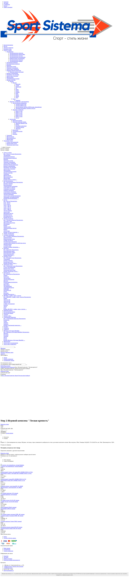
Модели (15, 82)
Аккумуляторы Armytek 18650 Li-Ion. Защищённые (29, 107)
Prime (17, 93)
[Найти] (15, 347)
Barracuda (18, 84)
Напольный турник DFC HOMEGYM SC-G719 (13, 480)
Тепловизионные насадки (16, 55)
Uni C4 (17, 117)
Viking (17, 95)
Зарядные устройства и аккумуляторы (19, 101)
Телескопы (9, 135)
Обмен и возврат (8, 558)
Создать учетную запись (10, 538)
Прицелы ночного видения (16, 72)
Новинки (18, 100)
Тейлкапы (18, 128)
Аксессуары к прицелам (13, 69)
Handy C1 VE (19, 112)
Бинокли (9, 65)
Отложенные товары (9, 360)
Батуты (5, 46)
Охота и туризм (7, 50)
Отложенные (7, 549)
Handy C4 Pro (19, 116)
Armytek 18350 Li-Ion (21, 104)
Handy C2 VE (19, 115)
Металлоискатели (11, 138)
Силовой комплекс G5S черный (9, 494)
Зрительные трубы (11, 66)
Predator (17, 92)
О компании (7, 4)
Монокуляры (10, 139)
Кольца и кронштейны (12, 73)
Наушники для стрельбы (13, 74)
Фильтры (15, 134)
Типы (14, 99)
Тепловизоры (10, 51)
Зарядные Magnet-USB (21, 123)
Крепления (15, 130)
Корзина (3, 352)
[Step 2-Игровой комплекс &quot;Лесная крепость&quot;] (15, 375)
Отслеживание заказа (6, 364)
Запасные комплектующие (19, 122)
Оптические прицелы (12, 62)
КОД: (2, 425)
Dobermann (18, 86)
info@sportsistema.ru (9, 570)
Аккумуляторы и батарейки (20, 103)
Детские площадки (8, 47)
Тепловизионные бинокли (16, 59)
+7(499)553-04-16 (8, 567)
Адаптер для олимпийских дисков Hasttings (12, 466)
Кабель (17, 124)
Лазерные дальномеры (12, 68)
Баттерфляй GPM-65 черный (8, 508)
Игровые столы (7, 49)
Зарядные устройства (18, 109)
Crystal (17, 85)
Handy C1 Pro (19, 111)
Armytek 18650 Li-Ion (21, 105)
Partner (17, 90)
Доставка (6, 3)
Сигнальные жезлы (17, 131)
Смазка (14, 132)
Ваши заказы (7, 548)
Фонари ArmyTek (11, 80)
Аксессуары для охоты (12, 76)
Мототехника (10, 77)
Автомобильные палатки (13, 78)
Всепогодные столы (12, 143)
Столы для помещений (12, 142)
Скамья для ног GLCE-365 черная (9, 501)
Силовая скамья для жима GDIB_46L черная (12, 515)
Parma (17, 89)
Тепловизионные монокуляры (17, 54)
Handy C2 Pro (19, 113)
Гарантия (6, 1)
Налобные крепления (21, 126)
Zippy (17, 97)
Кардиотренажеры (8, 45)
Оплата (5, 6)
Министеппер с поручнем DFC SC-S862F (11, 487)
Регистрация (7, 365)
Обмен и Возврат (8, 7)
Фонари (12, 81)
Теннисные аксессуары (12, 144)
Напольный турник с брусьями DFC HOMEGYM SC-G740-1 (16, 473)
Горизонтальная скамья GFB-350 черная (11, 528)
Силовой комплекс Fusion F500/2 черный (11, 521)
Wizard (17, 96)
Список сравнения (8, 359)
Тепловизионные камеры (16, 61)
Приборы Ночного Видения (14, 70)
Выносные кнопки (17, 120)
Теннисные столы (8, 140)
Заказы (5, 357)
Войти (2, 365)
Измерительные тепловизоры (17, 58)
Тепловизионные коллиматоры (17, 57)
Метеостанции (10, 136)
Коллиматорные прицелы (13, 63)
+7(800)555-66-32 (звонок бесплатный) (13, 566)
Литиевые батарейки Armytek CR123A (25, 108)
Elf (16, 88)
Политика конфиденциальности (12, 560)
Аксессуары (13, 119)
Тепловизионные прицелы (16, 53)
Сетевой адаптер (20, 127)
